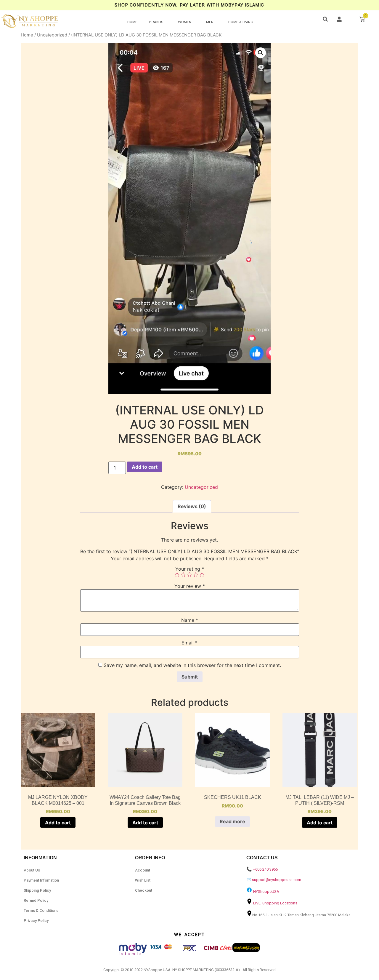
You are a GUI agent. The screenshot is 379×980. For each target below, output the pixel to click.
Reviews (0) (192, 506)
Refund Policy (36, 900)
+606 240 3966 (265, 869)
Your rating (189, 568)
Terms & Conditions (41, 910)
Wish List (142, 880)
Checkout (143, 890)
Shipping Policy (37, 890)
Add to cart (145, 467)
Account (142, 870)
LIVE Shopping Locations (275, 903)
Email (189, 642)
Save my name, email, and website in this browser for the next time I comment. (192, 665)
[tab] (192, 506)
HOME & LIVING (240, 22)
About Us (32, 870)
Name (189, 620)
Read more (232, 821)
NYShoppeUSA (266, 891)
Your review (189, 586)
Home (27, 35)
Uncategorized (52, 35)
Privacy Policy (36, 920)
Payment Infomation (41, 880)
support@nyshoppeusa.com (276, 879)
